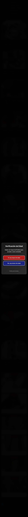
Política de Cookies (14, 271)
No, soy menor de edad (14, 263)
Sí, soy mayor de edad (14, 257)
